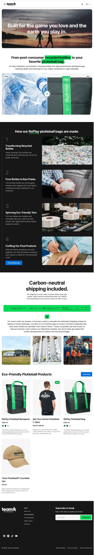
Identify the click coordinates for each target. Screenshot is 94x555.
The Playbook (29, 514)
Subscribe (84, 514)
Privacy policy (71, 544)
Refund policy (59, 544)
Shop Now (85, 372)
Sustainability (29, 511)
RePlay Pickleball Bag (73, 416)
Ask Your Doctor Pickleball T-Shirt (45, 418)
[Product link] (16, 404)
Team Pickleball (13, 544)
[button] (5, 4)
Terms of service (84, 544)
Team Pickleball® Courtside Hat (15, 476)
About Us (27, 508)
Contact (27, 520)
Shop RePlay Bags (14, 261)
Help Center (28, 517)
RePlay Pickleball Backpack (16, 416)
